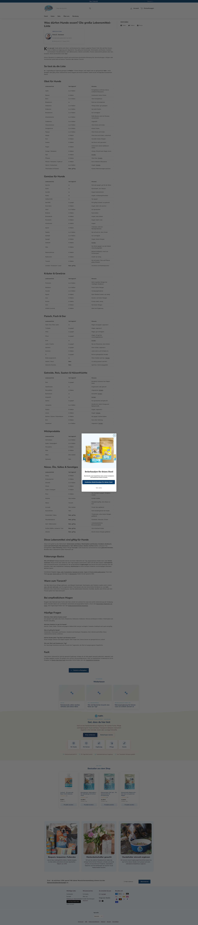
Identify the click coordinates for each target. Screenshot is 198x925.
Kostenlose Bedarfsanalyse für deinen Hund (98, 482)
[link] (99, 450)
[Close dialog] (114, 435)
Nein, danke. (99, 488)
